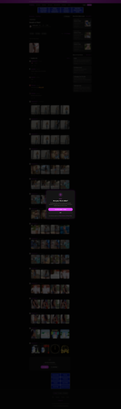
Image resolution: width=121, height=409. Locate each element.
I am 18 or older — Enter (60, 209)
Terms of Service (62, 215)
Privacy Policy (69, 215)
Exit (60, 212)
